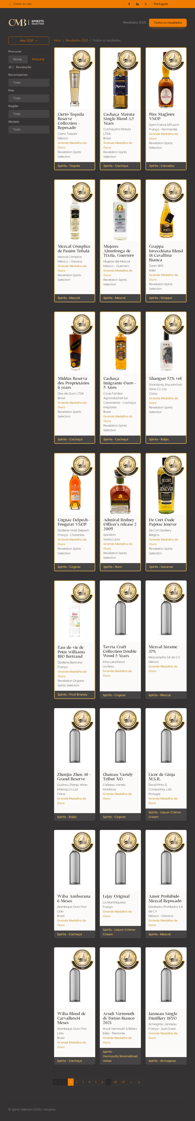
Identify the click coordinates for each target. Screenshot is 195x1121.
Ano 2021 (26, 40)
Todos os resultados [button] (168, 22)
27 (123, 1082)
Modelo (13, 121)
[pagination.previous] (139, 1082)
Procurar (15, 51)
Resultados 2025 (134, 22)
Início (57, 40)
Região (13, 106)
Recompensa (17, 74)
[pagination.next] (131, 1082)
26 (115, 1082)
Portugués (161, 4)
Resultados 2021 (77, 40)
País (11, 90)
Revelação (23, 67)
